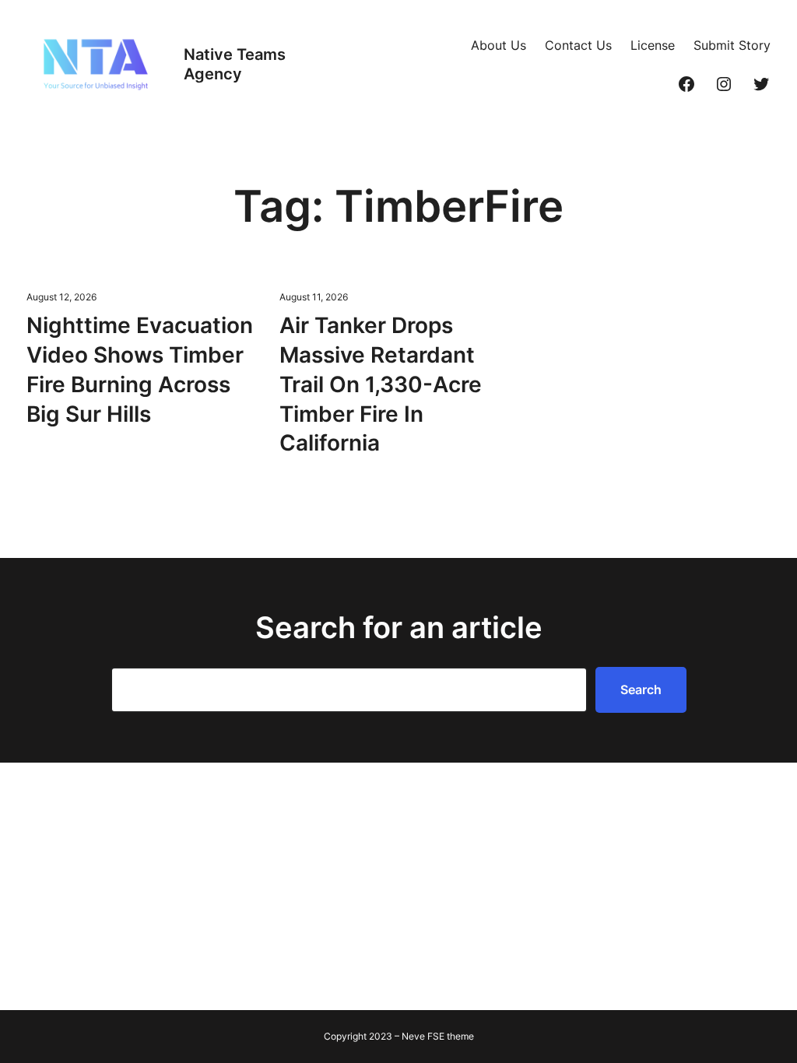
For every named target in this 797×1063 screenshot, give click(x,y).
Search (641, 689)
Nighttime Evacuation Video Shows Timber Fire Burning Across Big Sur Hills (139, 369)
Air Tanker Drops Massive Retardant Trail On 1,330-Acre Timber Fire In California (380, 384)
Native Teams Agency (235, 64)
